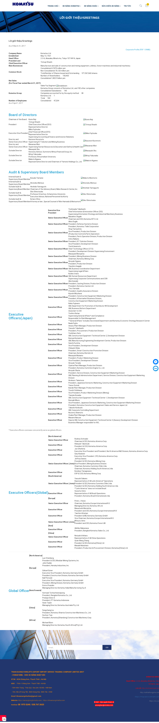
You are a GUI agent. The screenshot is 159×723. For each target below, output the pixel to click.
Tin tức (127, 6)
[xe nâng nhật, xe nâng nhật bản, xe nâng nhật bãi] (21, 4)
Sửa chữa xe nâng (110, 6)
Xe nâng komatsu (71, 6)
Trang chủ (53, 6)
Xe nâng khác (90, 6)
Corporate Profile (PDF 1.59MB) (138, 50)
